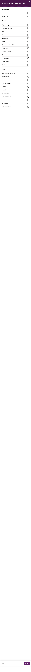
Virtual (4, 13)
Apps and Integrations (8, 73)
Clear (2, 663)
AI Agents (5, 103)
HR (3, 31)
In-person (5, 16)
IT (2, 35)
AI (2, 100)
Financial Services (7, 28)
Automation (5, 76)
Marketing (5, 38)
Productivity (5, 93)
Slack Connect (6, 80)
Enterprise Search (7, 107)
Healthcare (5, 48)
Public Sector (6, 58)
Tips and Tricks (6, 83)
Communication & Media (9, 45)
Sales (3, 41)
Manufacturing (6, 51)
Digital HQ (5, 87)
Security (4, 90)
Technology (5, 61)
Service (4, 65)
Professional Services (8, 55)
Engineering (5, 25)
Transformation (6, 97)
